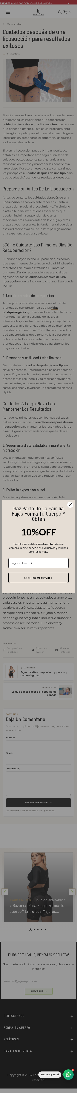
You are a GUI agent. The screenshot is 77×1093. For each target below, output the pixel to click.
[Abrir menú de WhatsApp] (68, 1074)
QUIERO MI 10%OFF (38, 578)
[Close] (70, 504)
